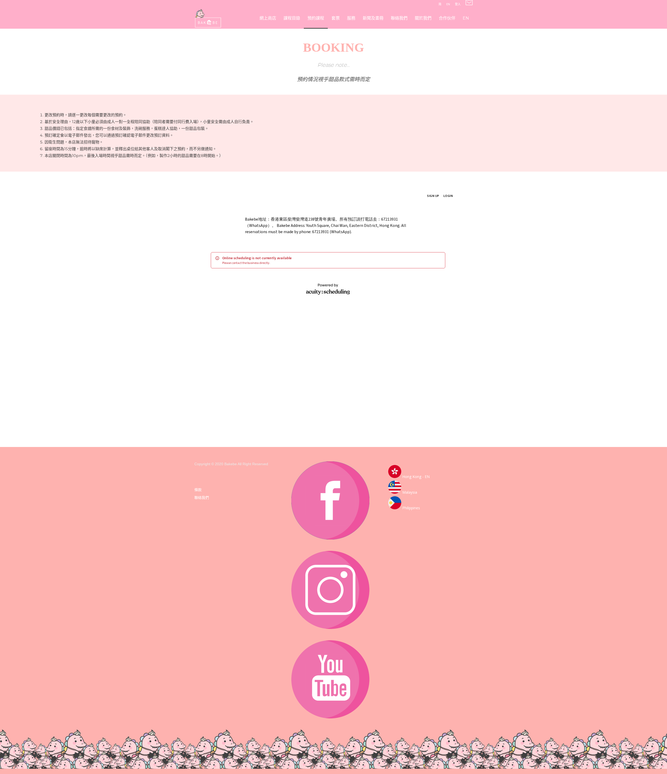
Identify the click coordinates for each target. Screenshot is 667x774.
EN (448, 4)
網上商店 (268, 18)
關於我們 (423, 18)
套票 (335, 18)
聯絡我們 (399, 18)
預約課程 (315, 18)
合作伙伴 (447, 18)
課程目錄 (291, 18)
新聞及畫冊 (373, 18)
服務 (351, 18)
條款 (198, 489)
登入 (458, 4)
